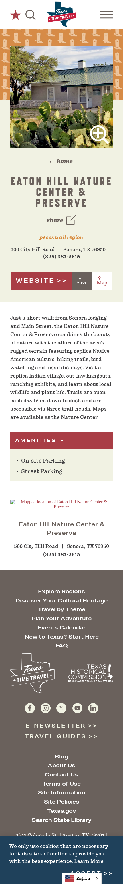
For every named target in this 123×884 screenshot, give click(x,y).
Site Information (61, 792)
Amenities (37, 440)
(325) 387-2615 (61, 257)
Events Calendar (61, 627)
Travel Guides (55, 736)
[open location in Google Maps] (61, 503)
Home (64, 161)
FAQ (61, 645)
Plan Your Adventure (62, 618)
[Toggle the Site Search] (30, 14)
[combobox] (82, 878)
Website (35, 280)
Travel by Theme (61, 609)
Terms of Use (61, 783)
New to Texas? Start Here (62, 636)
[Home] (61, 14)
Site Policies (61, 801)
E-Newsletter (55, 725)
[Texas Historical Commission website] (90, 673)
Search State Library (62, 820)
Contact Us (61, 774)
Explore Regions (61, 591)
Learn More (89, 861)
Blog (61, 756)
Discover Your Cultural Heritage (61, 600)
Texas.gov (61, 811)
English (83, 878)
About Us (61, 765)
